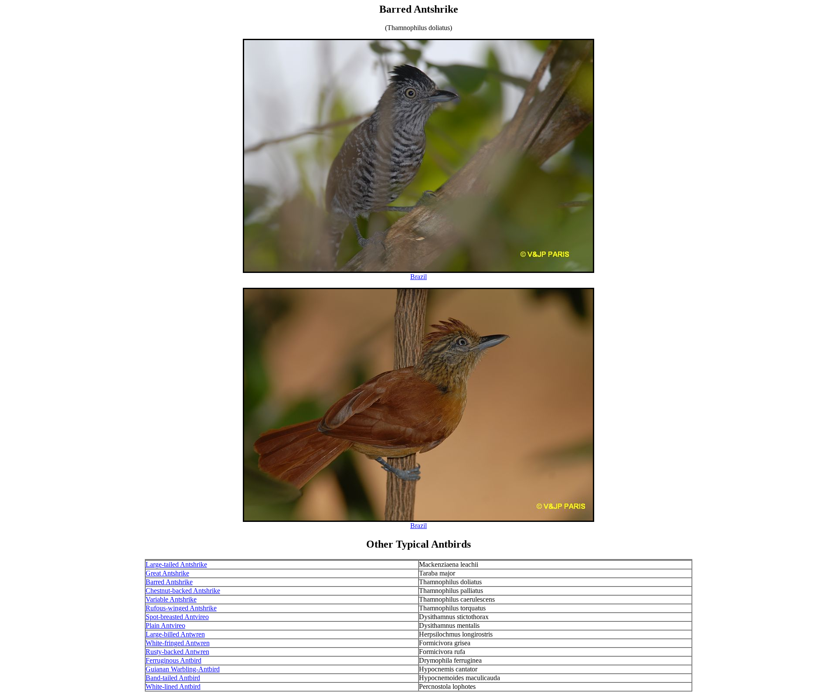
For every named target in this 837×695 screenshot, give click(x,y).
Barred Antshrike (169, 582)
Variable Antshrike (171, 599)
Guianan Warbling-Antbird (183, 669)
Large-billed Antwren (175, 634)
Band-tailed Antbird (173, 677)
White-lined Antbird (173, 686)
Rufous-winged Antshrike (181, 608)
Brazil (418, 276)
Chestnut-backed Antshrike (183, 590)
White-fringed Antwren (178, 643)
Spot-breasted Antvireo (177, 616)
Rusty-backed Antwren (177, 651)
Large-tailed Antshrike (176, 564)
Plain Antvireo (165, 625)
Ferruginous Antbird (173, 660)
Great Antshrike (167, 573)
